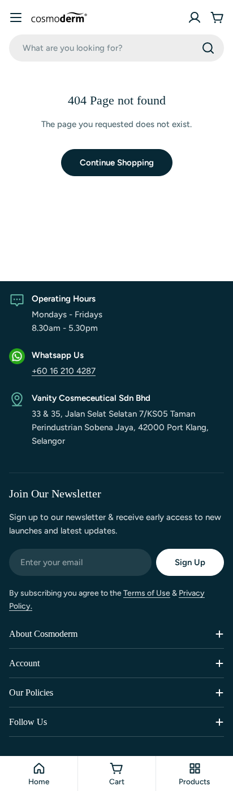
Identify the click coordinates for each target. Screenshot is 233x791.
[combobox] (116, 48)
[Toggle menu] (16, 17)
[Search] (208, 48)
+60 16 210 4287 (64, 371)
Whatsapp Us (58, 355)
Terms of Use (146, 593)
